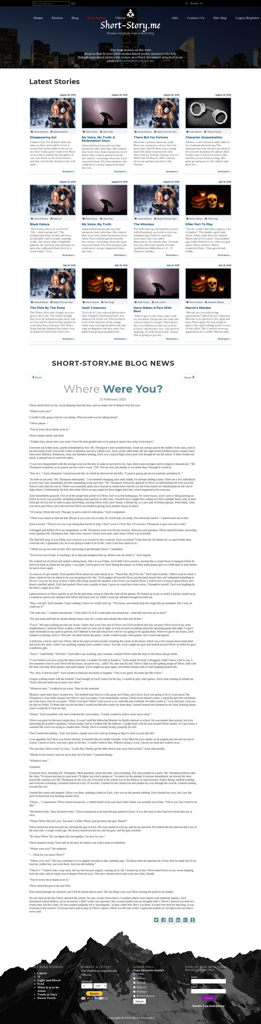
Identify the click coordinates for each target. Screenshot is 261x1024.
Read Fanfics (96, 18)
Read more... (68, 171)
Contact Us (195, 18)
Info (175, 18)
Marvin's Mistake (198, 308)
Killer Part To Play (199, 224)
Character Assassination (204, 137)
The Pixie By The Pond (47, 308)
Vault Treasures (94, 308)
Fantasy (141, 978)
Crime (140, 973)
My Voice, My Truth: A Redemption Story (98, 139)
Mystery (141, 987)
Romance (142, 991)
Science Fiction (146, 996)
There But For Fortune (151, 137)
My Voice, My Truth (96, 224)
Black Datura (39, 224)
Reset (194, 3)
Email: (194, 987)
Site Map (220, 18)
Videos (120, 18)
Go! (73, 3)
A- (187, 3)
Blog (75, 18)
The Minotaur (144, 224)
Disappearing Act (43, 137)
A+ (201, 3)
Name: (194, 977)
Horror (141, 982)
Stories (57, 18)
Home (38, 18)
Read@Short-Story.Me (137, 61)
